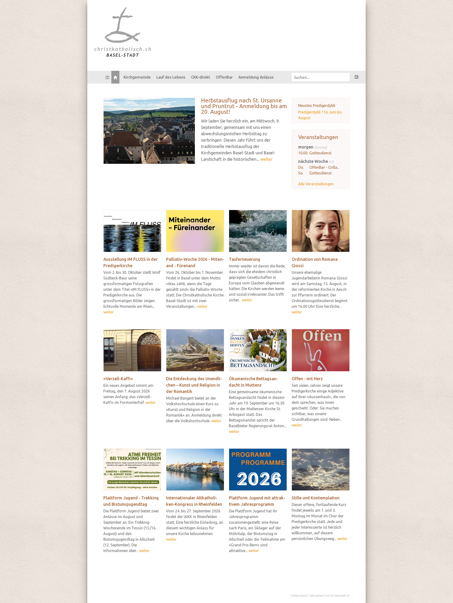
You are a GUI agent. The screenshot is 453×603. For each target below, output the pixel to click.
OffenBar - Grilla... (324, 167)
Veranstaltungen (318, 137)
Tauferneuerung (244, 259)
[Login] (357, 77)
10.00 (302, 153)
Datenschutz (299, 595)
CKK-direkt (200, 77)
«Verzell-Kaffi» (118, 378)
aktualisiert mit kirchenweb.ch (330, 595)
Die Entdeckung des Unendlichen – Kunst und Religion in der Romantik (194, 385)
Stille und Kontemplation (316, 497)
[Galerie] (107, 77)
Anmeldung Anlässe (256, 77)
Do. (301, 167)
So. (300, 173)
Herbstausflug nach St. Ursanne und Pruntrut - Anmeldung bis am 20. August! (244, 106)
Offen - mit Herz (307, 378)
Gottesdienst (320, 153)
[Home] (115, 77)
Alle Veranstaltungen (316, 184)
